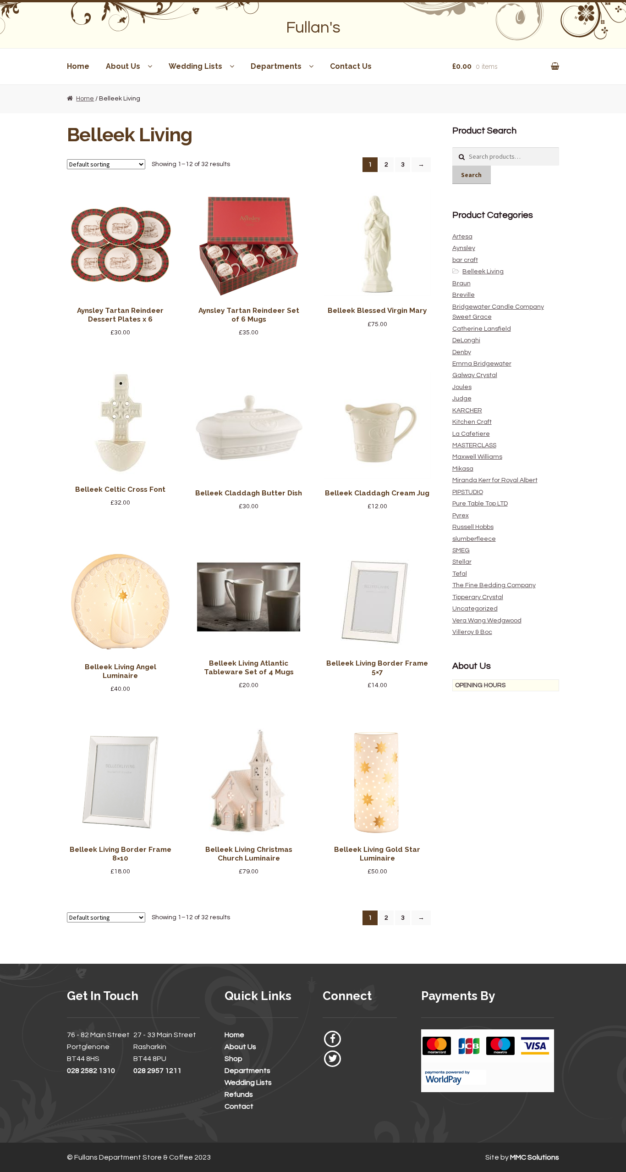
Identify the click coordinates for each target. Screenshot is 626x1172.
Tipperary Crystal (477, 597)
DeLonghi (466, 340)
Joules (462, 387)
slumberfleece (474, 539)
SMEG (461, 550)
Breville (463, 295)
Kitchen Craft (472, 422)
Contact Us (351, 66)
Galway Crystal (474, 375)
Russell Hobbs (473, 527)
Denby (461, 352)
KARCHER (467, 410)
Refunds (239, 1094)
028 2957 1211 (157, 1070)
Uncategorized (475, 608)
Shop (233, 1058)
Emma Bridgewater (481, 364)
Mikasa (462, 469)
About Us (123, 66)
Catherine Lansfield (481, 329)
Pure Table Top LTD (480, 503)
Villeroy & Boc (472, 632)
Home (78, 66)
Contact (239, 1106)
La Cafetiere (471, 434)
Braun (461, 283)
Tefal (459, 574)
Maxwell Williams (477, 457)
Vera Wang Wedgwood (487, 620)
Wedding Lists (195, 66)
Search (471, 175)
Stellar (462, 562)
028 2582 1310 (91, 1070)
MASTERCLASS (474, 445)
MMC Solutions (534, 1157)
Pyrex (460, 515)
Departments (276, 66)
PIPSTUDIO (467, 492)
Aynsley (463, 248)
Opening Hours (480, 685)
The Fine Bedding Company (494, 585)
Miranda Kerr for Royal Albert (495, 480)
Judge (462, 398)
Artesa (462, 236)
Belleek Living (483, 271)
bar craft (465, 260)
